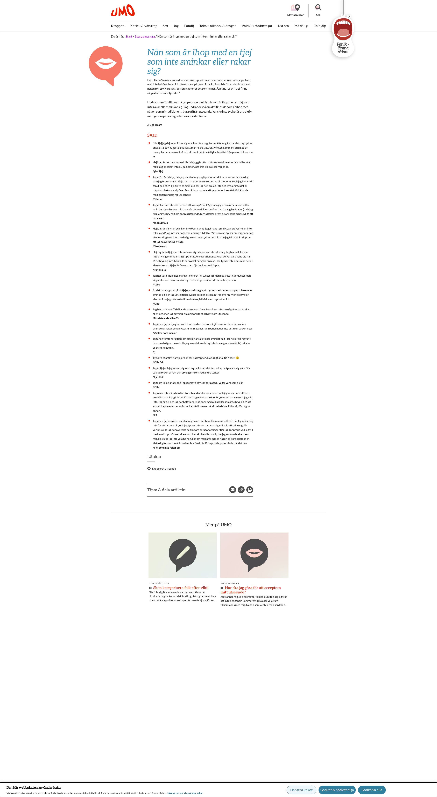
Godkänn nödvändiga (337, 790)
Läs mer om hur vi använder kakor (185, 793)
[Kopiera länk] (241, 489)
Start (128, 36)
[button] (318, 10)
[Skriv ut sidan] (249, 489)
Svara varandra (145, 36)
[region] (218, 789)
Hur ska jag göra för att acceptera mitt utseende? (251, 590)
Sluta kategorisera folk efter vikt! (180, 588)
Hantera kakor (301, 790)
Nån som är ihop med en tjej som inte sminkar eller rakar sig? (197, 36)
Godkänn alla (372, 790)
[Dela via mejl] (232, 489)
